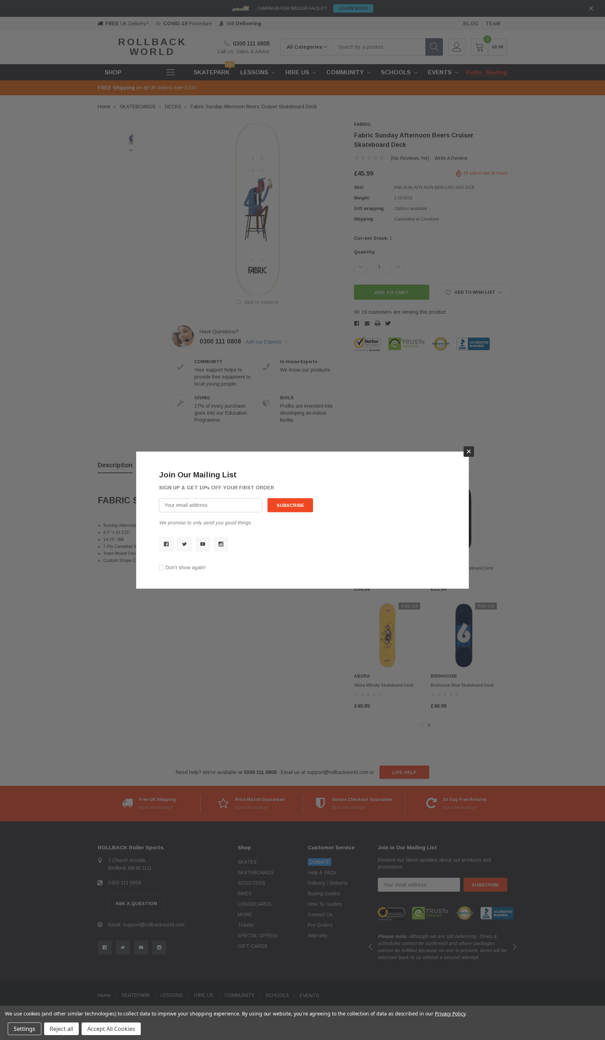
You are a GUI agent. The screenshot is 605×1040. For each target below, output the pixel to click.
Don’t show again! (186, 567)
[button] (469, 451)
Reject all (61, 1029)
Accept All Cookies (111, 1029)
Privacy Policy (450, 1013)
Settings (24, 1029)
